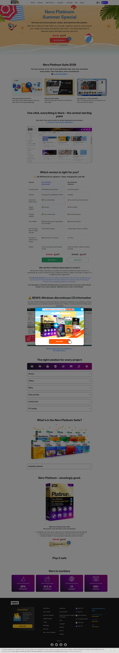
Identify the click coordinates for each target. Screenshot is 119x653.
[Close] (82, 309)
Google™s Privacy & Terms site (72, 651)
